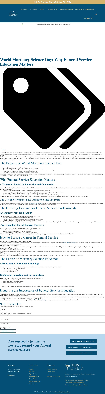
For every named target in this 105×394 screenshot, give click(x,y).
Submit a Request (67, 392)
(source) (99, 222)
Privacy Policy (58, 392)
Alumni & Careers (52, 369)
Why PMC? (32, 371)
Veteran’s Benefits (34, 376)
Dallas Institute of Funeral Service (74, 382)
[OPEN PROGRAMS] (28, 9)
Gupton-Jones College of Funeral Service (76, 385)
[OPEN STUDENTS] (37, 9)
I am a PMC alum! (4, 329)
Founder (31, 369)
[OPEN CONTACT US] (93, 18)
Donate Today (51, 371)
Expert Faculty (33, 374)
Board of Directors (34, 379)
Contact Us (11, 375)
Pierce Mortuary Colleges (36, 203)
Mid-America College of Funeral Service (76, 380)
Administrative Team (34, 381)
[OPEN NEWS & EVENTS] (58, 9)
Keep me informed (7, 331)
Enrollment (32, 384)
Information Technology (53, 376)
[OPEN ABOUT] (45, 9)
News (4, 150)
